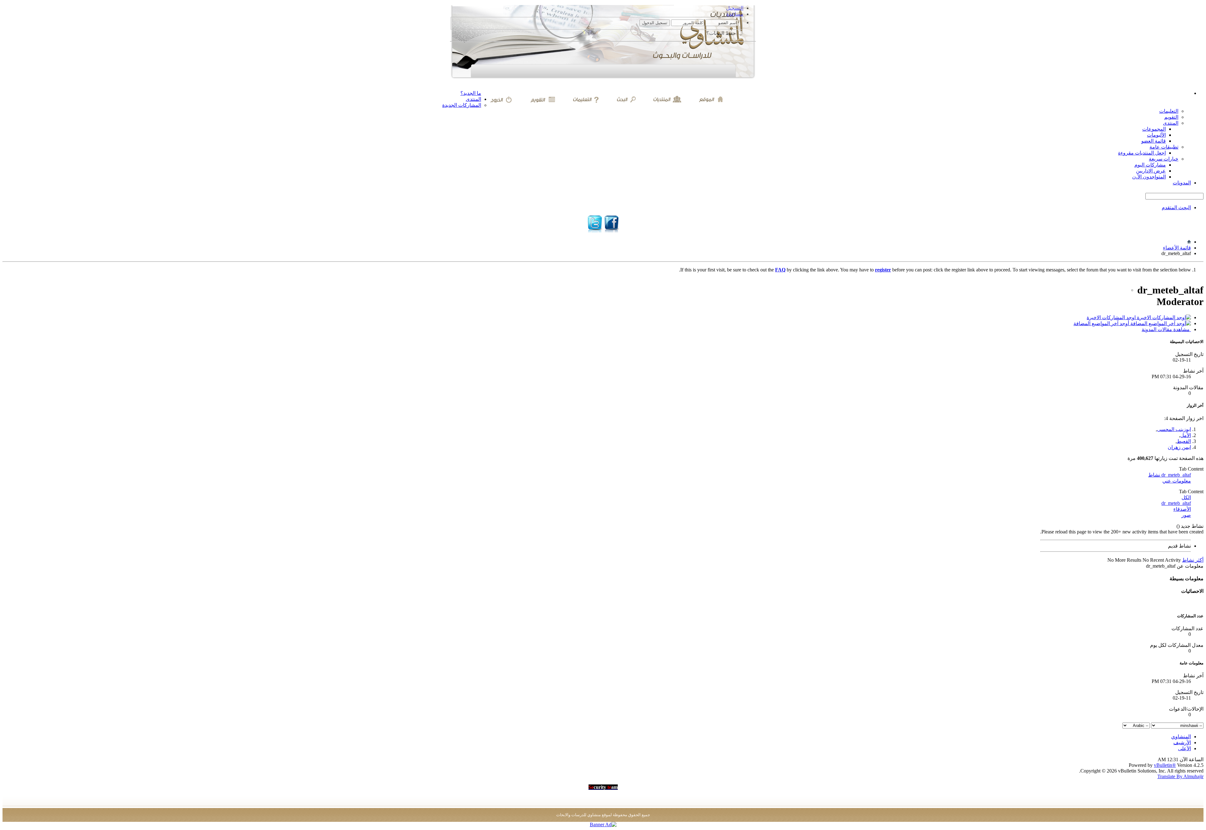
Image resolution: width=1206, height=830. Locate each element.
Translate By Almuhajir (1180, 776)
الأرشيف (1182, 742)
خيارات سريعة (1163, 158)
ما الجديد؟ (470, 93)
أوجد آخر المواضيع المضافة (1101, 323)
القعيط (1184, 441)
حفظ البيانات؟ (721, 33)
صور (1186, 515)
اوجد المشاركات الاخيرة (1112, 317)
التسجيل (734, 8)
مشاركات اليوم (1150, 164)
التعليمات (1168, 111)
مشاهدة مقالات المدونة (1166, 329)
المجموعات (1154, 129)
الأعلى (1184, 748)
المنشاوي (1181, 736)
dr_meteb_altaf (1176, 503)
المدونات (1182, 182)
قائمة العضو (1153, 141)
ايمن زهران (1179, 447)
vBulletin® (1165, 765)
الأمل (1185, 435)
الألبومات (1156, 135)
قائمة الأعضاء (1177, 247)
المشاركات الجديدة (461, 105)
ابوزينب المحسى (1174, 429)
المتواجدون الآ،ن (1149, 176)
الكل (1186, 497)
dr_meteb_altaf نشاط (1169, 475)
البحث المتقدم (1176, 207)
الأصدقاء (1182, 509)
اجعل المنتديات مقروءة (1142, 153)
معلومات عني (1176, 480)
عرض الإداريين (1151, 170)
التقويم (1171, 117)
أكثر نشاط (1192, 560)
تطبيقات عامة (1163, 147)
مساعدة (734, 14)
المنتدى (473, 99)
